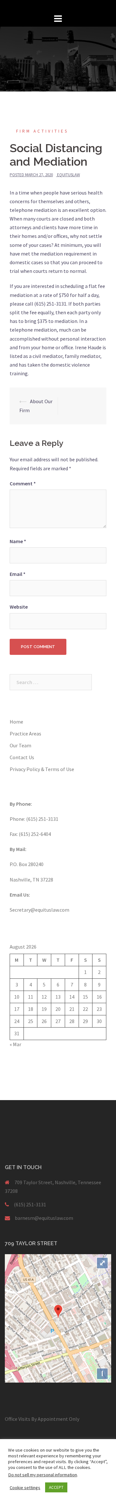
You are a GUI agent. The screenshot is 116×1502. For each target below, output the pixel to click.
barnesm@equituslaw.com (44, 1218)
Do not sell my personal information (42, 1475)
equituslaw (68, 175)
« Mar (15, 1044)
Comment (23, 483)
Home (16, 721)
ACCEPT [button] (56, 1487)
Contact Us (22, 757)
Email (17, 574)
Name (18, 541)
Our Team (20, 745)
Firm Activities (42, 131)
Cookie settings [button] (25, 1487)
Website (19, 606)
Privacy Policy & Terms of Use (42, 769)
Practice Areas (25, 733)
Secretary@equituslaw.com (39, 910)
